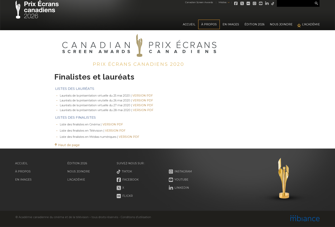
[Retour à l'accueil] (37, 16)
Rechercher (316, 3)
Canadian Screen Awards (199, 2)
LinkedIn (267, 3)
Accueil (189, 24)
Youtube (261, 3)
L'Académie (311, 24)
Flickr (248, 3)
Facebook (236, 3)
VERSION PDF (142, 95)
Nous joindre (281, 24)
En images (231, 24)
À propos (209, 24)
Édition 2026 (77, 163)
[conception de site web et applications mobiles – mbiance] (304, 218)
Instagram (255, 3)
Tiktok (273, 3)
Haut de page (68, 145)
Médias (222, 2)
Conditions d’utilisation (136, 217)
